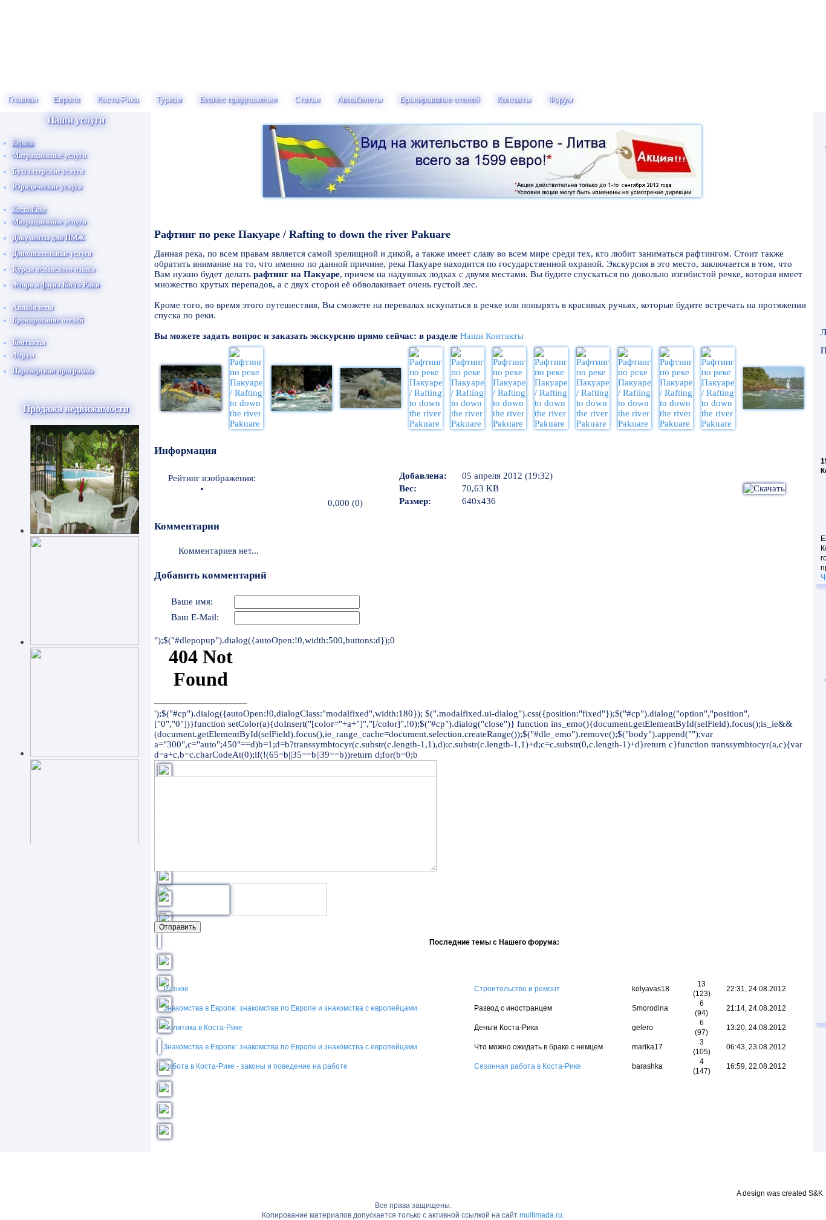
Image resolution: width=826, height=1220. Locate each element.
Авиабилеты (359, 99)
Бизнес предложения (238, 99)
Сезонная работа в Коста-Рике (527, 1066)
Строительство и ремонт (517, 989)
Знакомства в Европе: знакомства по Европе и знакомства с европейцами (290, 1008)
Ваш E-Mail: (195, 617)
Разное (176, 989)
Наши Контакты (492, 336)
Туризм (169, 99)
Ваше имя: (192, 601)
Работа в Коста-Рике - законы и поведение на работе (255, 1066)
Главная (22, 99)
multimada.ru (540, 1215)
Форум (560, 99)
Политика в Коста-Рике (202, 1027)
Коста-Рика (117, 99)
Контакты (514, 99)
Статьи (307, 99)
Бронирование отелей (440, 99)
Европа (66, 99)
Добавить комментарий (210, 575)
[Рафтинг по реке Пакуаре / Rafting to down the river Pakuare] (246, 423)
